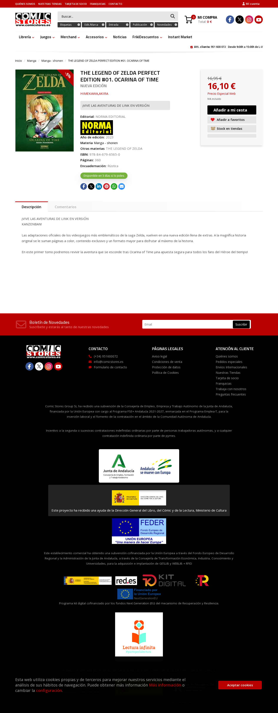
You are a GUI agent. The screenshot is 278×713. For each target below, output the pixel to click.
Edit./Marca (91, 25)
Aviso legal (159, 356)
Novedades (164, 25)
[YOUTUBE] (259, 19)
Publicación (140, 25)
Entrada (113, 25)
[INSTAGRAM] (249, 19)
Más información (165, 685)
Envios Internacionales (231, 367)
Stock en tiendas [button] (229, 128)
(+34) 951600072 (106, 356)
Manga (31, 61)
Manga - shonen (52, 61)
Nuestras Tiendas (50, 3)
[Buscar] (172, 16)
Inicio (18, 61)
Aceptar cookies (240, 685)
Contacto (115, 3)
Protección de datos (166, 367)
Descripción (31, 206)
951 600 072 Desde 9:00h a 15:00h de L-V (228, 46)
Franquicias (98, 3)
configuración (49, 690)
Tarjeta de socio (76, 3)
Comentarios (65, 206)
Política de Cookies (165, 373)
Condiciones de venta (167, 362)
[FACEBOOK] (230, 19)
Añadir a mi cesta (230, 110)
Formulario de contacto (110, 367)
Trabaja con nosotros (231, 389)
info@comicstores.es (108, 362)
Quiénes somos (25, 3)
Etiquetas (65, 25)
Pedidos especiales (229, 362)
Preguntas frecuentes (231, 394)
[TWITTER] (239, 19)
